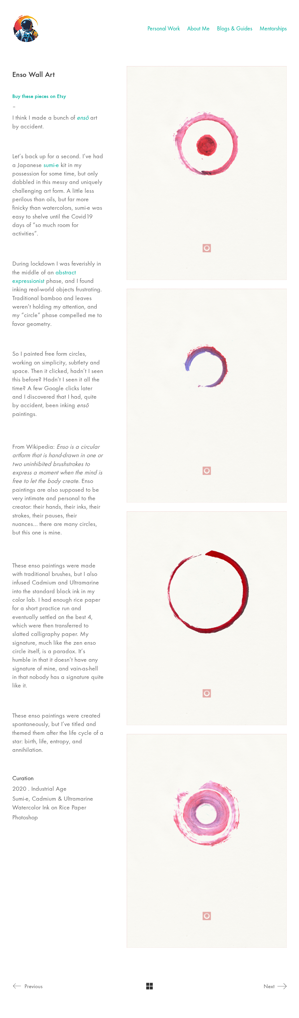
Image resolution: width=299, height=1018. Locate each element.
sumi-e (51, 165)
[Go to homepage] (26, 29)
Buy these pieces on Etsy (39, 96)
